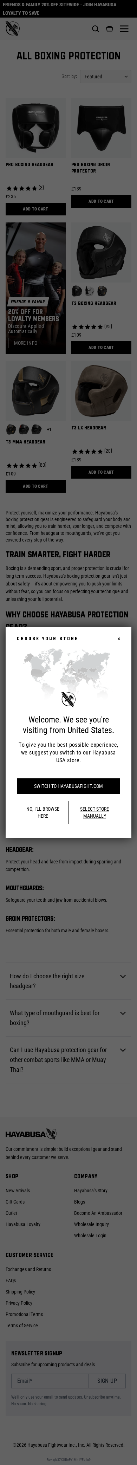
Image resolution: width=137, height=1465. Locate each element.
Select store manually (94, 812)
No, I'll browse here (42, 812)
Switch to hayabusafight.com (68, 786)
